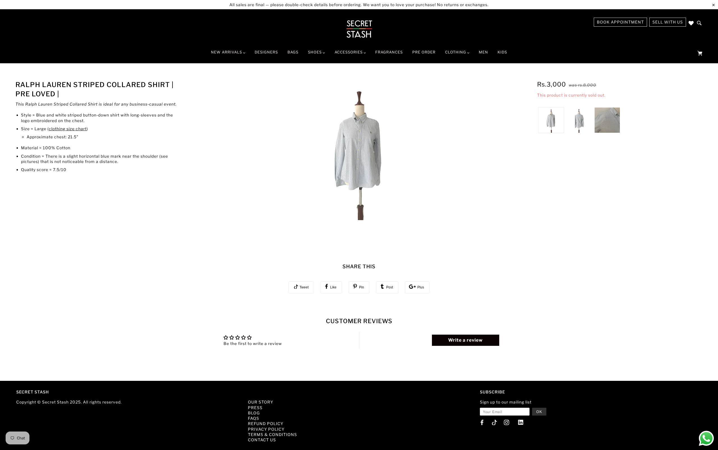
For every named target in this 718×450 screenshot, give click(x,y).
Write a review (465, 340)
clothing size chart (68, 128)
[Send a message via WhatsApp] (706, 438)
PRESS (255, 407)
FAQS (253, 418)
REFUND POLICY (265, 423)
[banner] (359, 29)
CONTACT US (262, 439)
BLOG (254, 413)
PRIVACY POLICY (266, 429)
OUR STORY (260, 402)
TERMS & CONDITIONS (272, 434)
